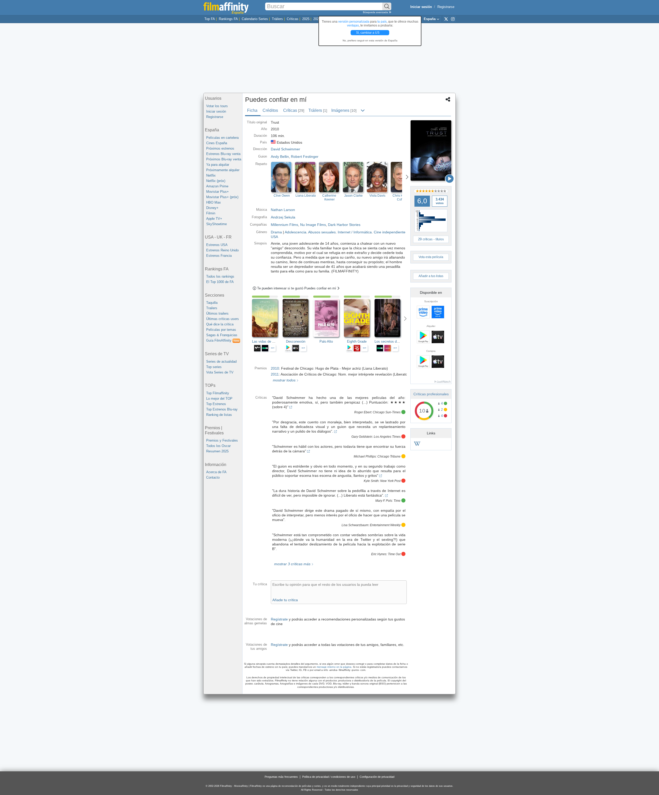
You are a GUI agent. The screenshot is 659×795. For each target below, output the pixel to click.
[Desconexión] (298, 318)
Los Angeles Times (387, 436)
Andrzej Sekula (283, 217)
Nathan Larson (283, 210)
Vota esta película (431, 257)
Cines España (216, 143)
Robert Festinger (304, 156)
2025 (305, 19)
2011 (275, 374)
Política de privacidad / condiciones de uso (328, 776)
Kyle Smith (371, 481)
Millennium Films (284, 225)
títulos (440, 239)
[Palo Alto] (328, 318)
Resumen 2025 (217, 451)
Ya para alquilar (217, 165)
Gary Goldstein (361, 436)
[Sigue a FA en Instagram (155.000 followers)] (453, 19)
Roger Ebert (362, 412)
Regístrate (279, 619)
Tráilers (277, 19)
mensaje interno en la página (334, 666)
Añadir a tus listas (431, 276)
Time (397, 500)
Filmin (210, 213)
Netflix (211, 175)
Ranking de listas (219, 415)
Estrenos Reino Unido (222, 250)
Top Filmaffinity (217, 393)
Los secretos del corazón (393, 341)
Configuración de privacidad (377, 776)
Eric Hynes (378, 554)
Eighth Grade (357, 341)
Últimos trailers (217, 313)
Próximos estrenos (220, 148)
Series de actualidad (221, 361)
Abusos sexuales (322, 232)
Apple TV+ (214, 219)
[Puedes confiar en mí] (431, 150)
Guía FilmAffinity (222, 340)
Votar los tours (217, 106)
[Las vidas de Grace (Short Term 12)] (267, 318)
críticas (427, 239)
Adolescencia (295, 232)
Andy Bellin (280, 156)
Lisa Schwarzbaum (355, 525)
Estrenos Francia (219, 256)
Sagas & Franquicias (221, 335)
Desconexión (295, 341)
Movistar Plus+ (217, 192)
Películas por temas (221, 330)
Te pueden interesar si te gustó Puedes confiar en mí (297, 288)
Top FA (209, 19)
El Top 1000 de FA (220, 282)
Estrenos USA (217, 245)
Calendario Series (255, 19)
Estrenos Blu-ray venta (223, 154)
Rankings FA (228, 19)
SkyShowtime (216, 224)
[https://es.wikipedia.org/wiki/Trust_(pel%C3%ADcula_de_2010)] (417, 444)
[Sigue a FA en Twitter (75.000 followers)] (446, 19)
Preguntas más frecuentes (281, 776)
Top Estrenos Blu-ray (222, 409)
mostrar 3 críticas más (291, 564)
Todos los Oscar (218, 446)
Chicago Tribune (389, 456)
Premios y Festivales (222, 440)
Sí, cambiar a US (368, 32)
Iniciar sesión (216, 111)
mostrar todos (284, 380)
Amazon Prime (217, 186)
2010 (275, 368)
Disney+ (212, 208)
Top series (214, 367)
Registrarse (445, 7)
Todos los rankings (220, 276)
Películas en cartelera (222, 138)
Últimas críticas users (222, 319)
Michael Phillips (365, 456)
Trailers (211, 308)
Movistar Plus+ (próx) (222, 197)
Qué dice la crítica (219, 324)
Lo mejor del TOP (219, 398)
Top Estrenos (216, 404)
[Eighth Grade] (359, 318)
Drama (276, 232)
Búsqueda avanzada (376, 12)
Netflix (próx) (215, 181)
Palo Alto (326, 341)
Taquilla (212, 303)
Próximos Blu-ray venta (223, 159)
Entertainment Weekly (385, 525)
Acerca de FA (216, 472)
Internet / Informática (355, 232)
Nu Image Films (313, 225)
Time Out (394, 554)
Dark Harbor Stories (344, 225)
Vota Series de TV (219, 372)
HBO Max (213, 202)
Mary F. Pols (383, 500)
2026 (316, 19)
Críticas (292, 19)
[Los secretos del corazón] (390, 318)
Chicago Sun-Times (387, 412)
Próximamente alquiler (222, 170)
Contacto (213, 477)
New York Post (390, 481)
